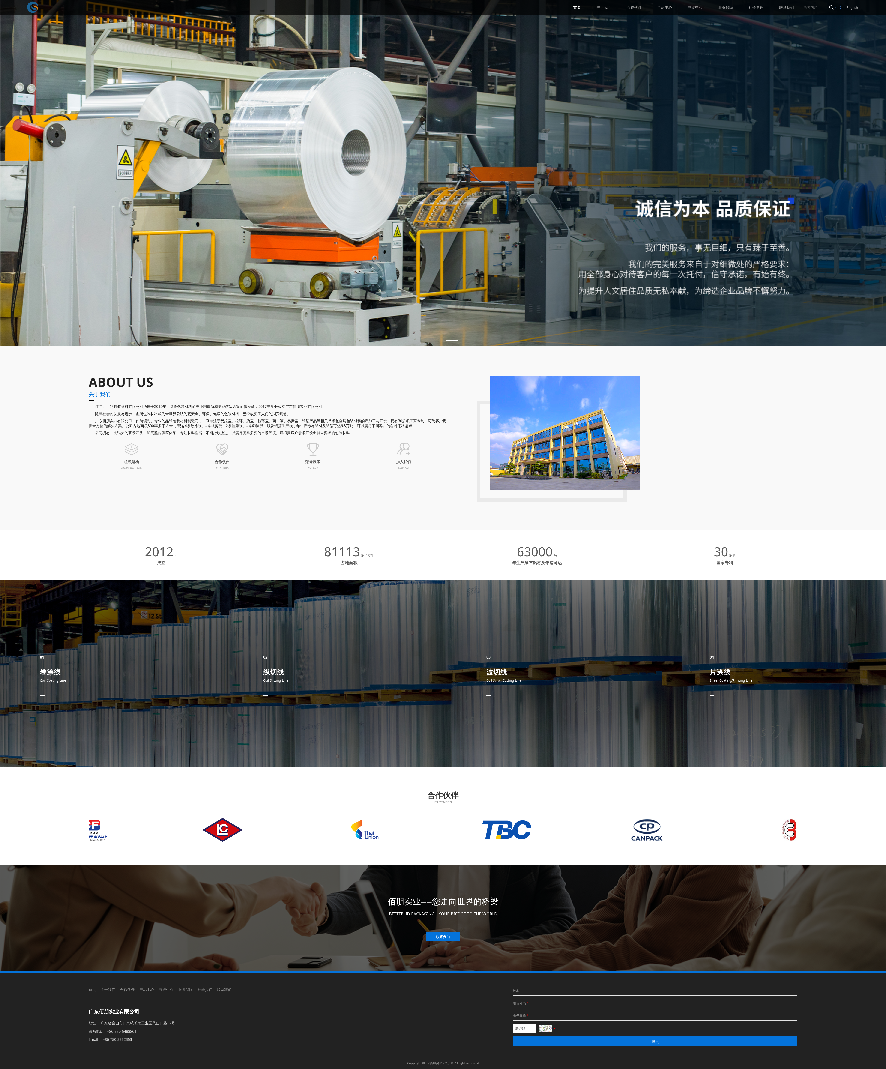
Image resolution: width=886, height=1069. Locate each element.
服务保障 (725, 7)
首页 (577, 7)
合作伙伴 (634, 7)
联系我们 (786, 7)
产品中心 (664, 7)
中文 (838, 7)
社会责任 (756, 7)
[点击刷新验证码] (545, 1028)
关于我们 (603, 7)
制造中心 (695, 7)
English (852, 7)
